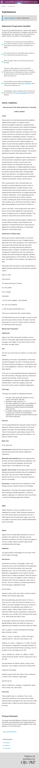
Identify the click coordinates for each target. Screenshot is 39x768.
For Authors (6, 745)
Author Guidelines (25, 83)
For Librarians (7, 748)
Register (12, 18)
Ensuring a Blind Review (21, 93)
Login (6, 18)
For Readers (6, 742)
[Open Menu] (2, 2)
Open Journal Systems (9, 732)
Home (3, 6)
